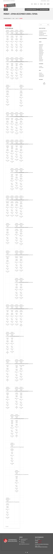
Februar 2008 (41, 59)
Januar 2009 (41, 51)
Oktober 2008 (41, 53)
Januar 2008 (41, 60)
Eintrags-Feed (41, 74)
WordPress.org (41, 76)
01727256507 (23, 542)
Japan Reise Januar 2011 (42, 33)
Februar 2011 (41, 45)
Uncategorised (41, 67)
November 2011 (41, 44)
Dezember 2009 (41, 50)
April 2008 (40, 57)
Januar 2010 (41, 49)
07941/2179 (22, 541)
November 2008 (41, 52)
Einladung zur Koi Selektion (43, 35)
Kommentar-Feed (41, 75)
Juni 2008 (40, 56)
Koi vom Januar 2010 (9, 28)
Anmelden (40, 73)
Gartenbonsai (41, 32)
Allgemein (7, 526)
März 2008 (40, 58)
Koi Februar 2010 (41, 34)
